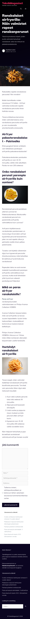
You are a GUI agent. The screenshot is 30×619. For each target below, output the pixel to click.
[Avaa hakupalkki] (21, 8)
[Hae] (25, 606)
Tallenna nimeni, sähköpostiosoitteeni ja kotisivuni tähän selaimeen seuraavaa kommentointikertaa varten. (16, 492)
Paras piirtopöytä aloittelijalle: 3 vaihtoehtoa (15, 590)
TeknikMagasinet (12, 3)
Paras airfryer (7, 299)
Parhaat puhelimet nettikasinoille (13, 527)
